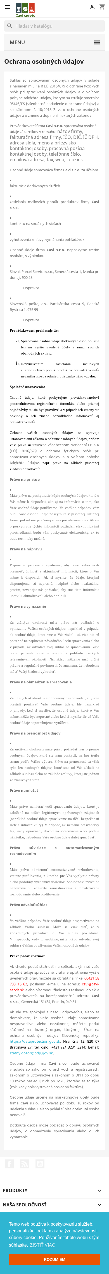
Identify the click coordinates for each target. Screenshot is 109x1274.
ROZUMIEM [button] (54, 1259)
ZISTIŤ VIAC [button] (42, 1245)
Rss (24, 1163)
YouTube (39, 1163)
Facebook (9, 1163)
